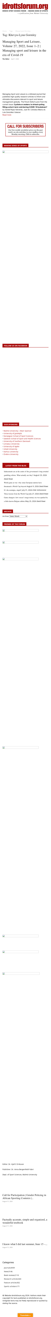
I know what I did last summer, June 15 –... (24, 1244)
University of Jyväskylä (13, 433)
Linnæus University (11, 444)
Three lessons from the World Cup (16, 494)
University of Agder (11, 446)
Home (4, 31)
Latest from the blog (15, 465)
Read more (6, 115)
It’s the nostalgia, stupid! (12, 490)
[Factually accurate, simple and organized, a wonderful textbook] (25, 1212)
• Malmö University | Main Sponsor (17, 431)
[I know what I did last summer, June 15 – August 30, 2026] (25, 1236)
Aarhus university (11, 451)
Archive (5, 516)
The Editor (5, 59)
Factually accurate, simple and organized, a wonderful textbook (24, 1221)
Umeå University (10, 449)
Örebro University (11, 454)
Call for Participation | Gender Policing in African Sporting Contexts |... (24, 1196)
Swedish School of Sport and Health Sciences (22, 438)
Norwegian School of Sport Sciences (18, 436)
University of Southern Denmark (17, 441)
